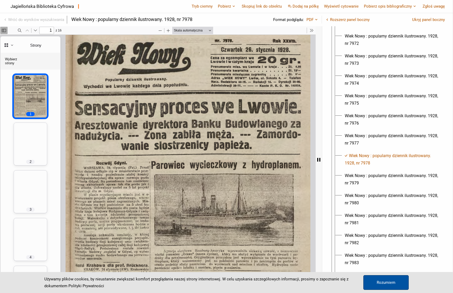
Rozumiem (386, 282)
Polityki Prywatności (86, 286)
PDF (310, 19)
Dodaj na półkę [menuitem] (306, 6)
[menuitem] (392, 40)
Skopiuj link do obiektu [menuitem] (262, 6)
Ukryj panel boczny (428, 19)
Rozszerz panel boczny (350, 19)
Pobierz (224, 6)
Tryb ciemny (202, 6)
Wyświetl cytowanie (341, 6)
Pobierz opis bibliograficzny (388, 6)
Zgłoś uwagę (434, 6)
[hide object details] (319, 159)
